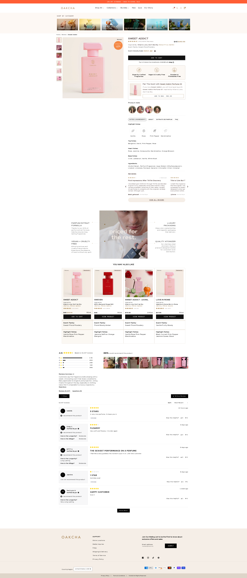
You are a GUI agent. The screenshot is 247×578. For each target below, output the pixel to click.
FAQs (95, 548)
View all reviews (156, 200)
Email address (147, 544)
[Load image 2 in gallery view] (59, 47)
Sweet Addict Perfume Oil (171, 84)
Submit (171, 546)
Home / (58, 34)
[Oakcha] (71, 537)
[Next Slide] (186, 363)
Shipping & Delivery (100, 551)
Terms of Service (99, 555)
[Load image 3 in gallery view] (59, 55)
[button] (177, 8)
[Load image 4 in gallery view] (59, 63)
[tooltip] (73, 374)
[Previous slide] (125, 186)
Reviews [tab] (64, 391)
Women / (65, 34)
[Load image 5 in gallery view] (59, 71)
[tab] (137, 119)
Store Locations (99, 540)
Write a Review (181, 396)
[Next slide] (187, 186)
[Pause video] (123, 235)
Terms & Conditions (119, 575)
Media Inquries (98, 544)
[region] (146, 363)
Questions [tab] (77, 391)
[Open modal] (132, 109)
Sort (170, 402)
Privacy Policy (98, 559)
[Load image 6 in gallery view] (59, 78)
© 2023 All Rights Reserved (137, 575)
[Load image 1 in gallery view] (59, 40)
